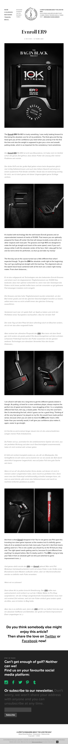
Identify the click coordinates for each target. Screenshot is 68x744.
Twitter (18, 13)
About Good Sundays (25, 734)
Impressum (36, 734)
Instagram (19, 9)
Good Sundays (31, 13)
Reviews (8, 15)
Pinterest (19, 15)
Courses (8, 12)
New (6, 10)
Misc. (7, 20)
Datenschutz (45, 734)
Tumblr (18, 17)
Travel (7, 17)
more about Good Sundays (51, 17)
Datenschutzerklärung (37, 742)
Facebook (19, 11)
